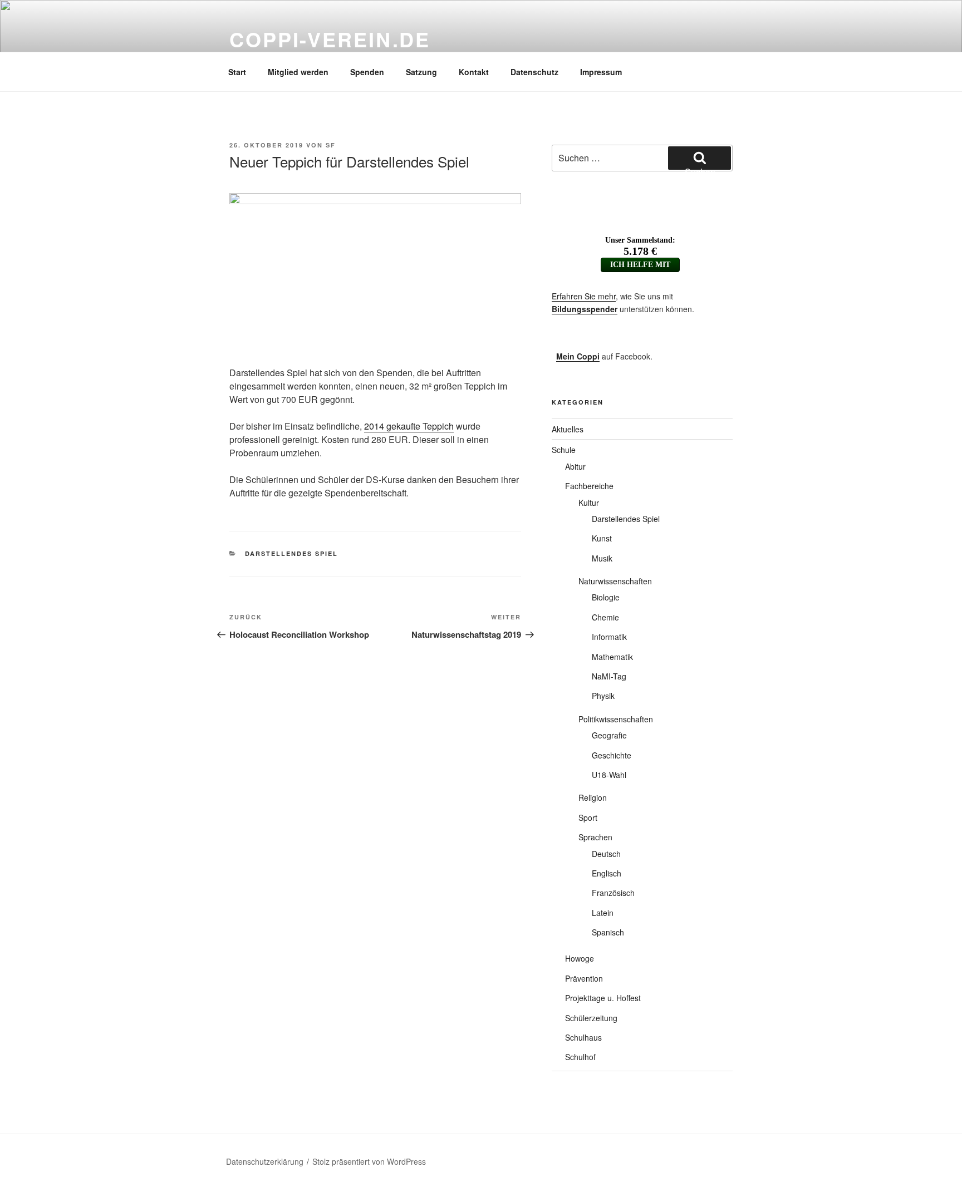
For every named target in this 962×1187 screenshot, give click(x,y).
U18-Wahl (609, 774)
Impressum (601, 71)
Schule (564, 449)
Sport (587, 817)
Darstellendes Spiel (291, 553)
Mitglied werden (298, 71)
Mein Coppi (578, 356)
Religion (592, 797)
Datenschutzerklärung (264, 1161)
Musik (602, 558)
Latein (602, 912)
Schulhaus (583, 1037)
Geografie (609, 735)
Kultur (588, 502)
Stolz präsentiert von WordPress (369, 1161)
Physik (603, 695)
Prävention (584, 978)
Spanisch (608, 932)
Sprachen (595, 837)
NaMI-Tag (609, 676)
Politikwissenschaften (615, 719)
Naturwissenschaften (615, 581)
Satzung (421, 71)
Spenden (367, 71)
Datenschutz (534, 71)
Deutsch (606, 853)
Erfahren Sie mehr (584, 296)
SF (331, 145)
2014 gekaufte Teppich (409, 426)
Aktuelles (567, 429)
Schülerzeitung (591, 1017)
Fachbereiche (589, 485)
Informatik (609, 636)
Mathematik (612, 656)
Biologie (606, 597)
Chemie (605, 617)
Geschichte (611, 755)
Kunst (602, 538)
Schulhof (580, 1056)
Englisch (606, 873)
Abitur (575, 466)
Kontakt (474, 71)
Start (237, 71)
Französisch (613, 892)
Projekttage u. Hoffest (603, 997)
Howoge (579, 958)
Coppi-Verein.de (329, 38)
